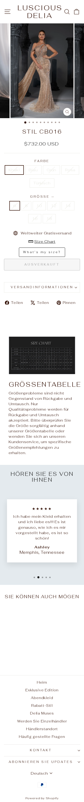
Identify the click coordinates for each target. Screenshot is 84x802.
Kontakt (41, 750)
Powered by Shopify (42, 798)
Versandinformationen (42, 287)
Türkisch (42, 183)
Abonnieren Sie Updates (41, 762)
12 (53, 205)
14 (68, 205)
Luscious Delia (40, 11)
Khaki (14, 169)
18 (49, 218)
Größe (42, 197)
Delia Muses (42, 713)
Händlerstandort (42, 729)
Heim (42, 682)
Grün (51, 169)
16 (35, 218)
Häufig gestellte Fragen (42, 736)
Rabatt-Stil (42, 705)
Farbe (42, 161)
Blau (33, 169)
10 (39, 205)
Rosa (70, 169)
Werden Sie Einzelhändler (42, 721)
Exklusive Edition (42, 690)
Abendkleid (42, 698)
